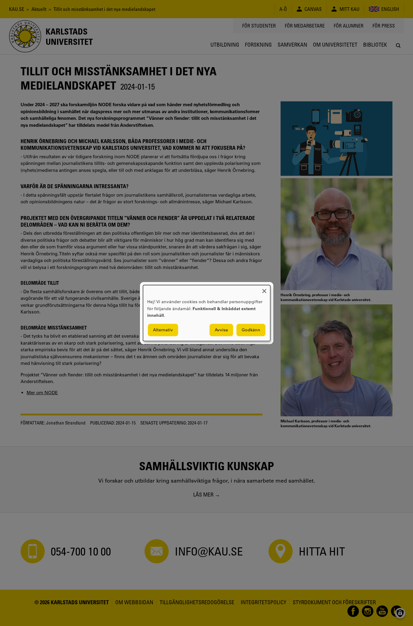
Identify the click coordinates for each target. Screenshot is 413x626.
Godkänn (251, 330)
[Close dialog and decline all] (264, 289)
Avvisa (221, 330)
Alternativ (163, 330)
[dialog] (206, 313)
